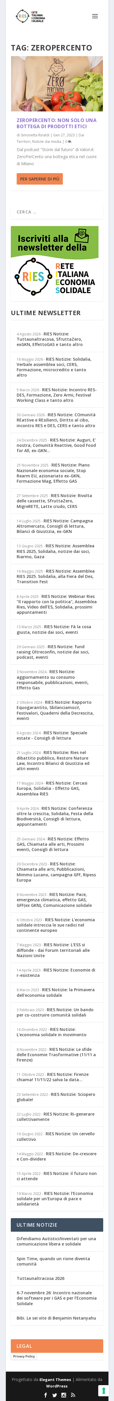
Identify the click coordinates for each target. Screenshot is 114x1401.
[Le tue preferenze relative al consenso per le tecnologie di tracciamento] (103, 1390)
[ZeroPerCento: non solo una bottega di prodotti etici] (57, 83)
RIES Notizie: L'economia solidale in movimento (52, 1031)
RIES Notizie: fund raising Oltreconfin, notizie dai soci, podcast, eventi (53, 652)
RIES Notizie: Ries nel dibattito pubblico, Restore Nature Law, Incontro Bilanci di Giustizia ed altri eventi (53, 760)
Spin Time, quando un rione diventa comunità (53, 1261)
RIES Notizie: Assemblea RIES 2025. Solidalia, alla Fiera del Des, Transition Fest (56, 576)
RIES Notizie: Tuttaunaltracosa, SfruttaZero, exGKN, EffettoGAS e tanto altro (50, 339)
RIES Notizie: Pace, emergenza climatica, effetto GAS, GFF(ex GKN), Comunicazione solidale (54, 900)
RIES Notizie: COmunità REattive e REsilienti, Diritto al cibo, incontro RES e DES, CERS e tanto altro (56, 420)
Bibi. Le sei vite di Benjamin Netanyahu (56, 1318)
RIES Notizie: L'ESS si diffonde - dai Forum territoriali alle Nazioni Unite (53, 950)
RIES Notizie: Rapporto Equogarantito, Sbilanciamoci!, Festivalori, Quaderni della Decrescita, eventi (55, 710)
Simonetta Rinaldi (35, 135)
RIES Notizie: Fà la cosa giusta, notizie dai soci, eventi (54, 629)
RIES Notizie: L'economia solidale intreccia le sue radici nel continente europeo (56, 925)
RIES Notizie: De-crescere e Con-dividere (56, 1156)
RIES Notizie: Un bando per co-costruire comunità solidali (55, 1012)
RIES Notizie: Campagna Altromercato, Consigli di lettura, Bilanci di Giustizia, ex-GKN (55, 526)
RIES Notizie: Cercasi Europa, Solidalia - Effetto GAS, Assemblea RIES (52, 788)
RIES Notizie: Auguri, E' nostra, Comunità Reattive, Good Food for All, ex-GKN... (56, 445)
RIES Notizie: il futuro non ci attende (57, 1176)
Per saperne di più (39, 179)
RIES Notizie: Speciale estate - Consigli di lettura (52, 735)
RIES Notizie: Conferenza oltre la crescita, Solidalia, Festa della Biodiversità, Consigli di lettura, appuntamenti (55, 816)
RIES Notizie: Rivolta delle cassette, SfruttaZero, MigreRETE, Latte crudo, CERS (54, 501)
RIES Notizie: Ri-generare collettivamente (55, 1116)
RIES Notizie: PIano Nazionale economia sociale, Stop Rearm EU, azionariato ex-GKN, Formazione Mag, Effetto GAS (53, 473)
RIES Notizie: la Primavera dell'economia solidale (56, 992)
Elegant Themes (55, 1379)
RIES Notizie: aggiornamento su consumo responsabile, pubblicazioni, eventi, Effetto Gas (53, 680)
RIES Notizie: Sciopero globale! (56, 1096)
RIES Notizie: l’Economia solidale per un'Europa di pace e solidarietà (55, 1199)
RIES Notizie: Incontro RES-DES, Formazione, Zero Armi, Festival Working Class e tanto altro (57, 395)
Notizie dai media (46, 141)
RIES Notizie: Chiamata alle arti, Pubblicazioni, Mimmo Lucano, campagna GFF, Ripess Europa (56, 872)
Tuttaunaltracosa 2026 (40, 1278)
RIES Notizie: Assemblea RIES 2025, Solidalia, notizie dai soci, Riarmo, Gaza (55, 551)
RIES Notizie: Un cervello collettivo (56, 1136)
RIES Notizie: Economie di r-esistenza (56, 972)
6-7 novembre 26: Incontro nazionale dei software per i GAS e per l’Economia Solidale (57, 1298)
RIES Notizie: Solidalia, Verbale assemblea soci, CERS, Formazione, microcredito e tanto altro (54, 367)
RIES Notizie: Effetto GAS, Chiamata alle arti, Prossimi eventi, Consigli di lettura (53, 844)
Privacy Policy (24, 1356)
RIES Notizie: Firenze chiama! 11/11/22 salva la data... (53, 1076)
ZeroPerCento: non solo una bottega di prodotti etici (56, 123)
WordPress (57, 1386)
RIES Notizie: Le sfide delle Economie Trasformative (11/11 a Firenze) (56, 1054)
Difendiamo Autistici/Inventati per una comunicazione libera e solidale (56, 1241)
